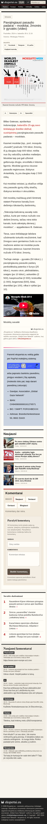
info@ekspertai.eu (24, 339)
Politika (20, 7)
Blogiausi (24, 505)
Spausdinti (28, 113)
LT (28, 2)
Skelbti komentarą (18, 572)
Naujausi (19, 499)
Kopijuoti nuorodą (11, 49)
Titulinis (5, 7)
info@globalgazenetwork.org (16, 815)
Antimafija (29, 7)
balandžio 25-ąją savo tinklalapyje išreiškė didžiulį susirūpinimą (22, 129)
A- (5, 113)
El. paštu (30, 45)
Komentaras (12, 550)
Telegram (21, 45)
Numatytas (13, 113)
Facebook (11, 45)
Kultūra (37, 7)
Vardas (10, 539)
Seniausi (31, 499)
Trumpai (13, 7)
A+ (21, 113)
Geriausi (11, 505)
